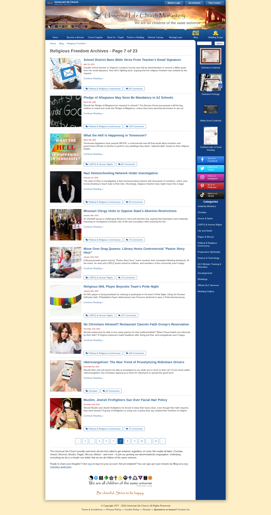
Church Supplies (95, 37)
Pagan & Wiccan (206, 237)
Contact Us (184, 509)
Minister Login (174, 3)
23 (156, 441)
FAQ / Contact (215, 3)
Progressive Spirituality (209, 252)
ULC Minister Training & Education (209, 265)
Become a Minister (75, 37)
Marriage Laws (175, 37)
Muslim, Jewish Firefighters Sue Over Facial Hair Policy (125, 400)
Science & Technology (208, 258)
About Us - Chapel (115, 37)
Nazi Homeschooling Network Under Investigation (121, 173)
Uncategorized (205, 273)
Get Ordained (194, 3)
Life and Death (205, 230)
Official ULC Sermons (208, 285)
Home (55, 37)
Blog (196, 37)
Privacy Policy (113, 509)
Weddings (202, 279)
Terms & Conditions (92, 509)
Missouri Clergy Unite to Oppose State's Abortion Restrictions (130, 211)
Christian (202, 212)
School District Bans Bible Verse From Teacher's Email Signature (132, 59)
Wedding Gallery (206, 291)
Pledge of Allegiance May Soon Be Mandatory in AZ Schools (128, 97)
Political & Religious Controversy (207, 244)
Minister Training (155, 37)
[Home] (135, 17)
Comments (136, 88)
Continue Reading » (93, 78)
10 (142, 441)
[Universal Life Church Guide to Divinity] (120, 482)
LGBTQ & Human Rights (210, 224)
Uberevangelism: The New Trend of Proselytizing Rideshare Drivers (134, 362)
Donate (147, 509)
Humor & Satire (205, 218)
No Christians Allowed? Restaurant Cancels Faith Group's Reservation (136, 324)
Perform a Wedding (135, 37)
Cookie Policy (132, 509)
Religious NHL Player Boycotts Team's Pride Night (121, 286)
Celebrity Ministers (207, 206)
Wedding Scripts (215, 37)
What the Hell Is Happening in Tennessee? (115, 135)
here (90, 463)
